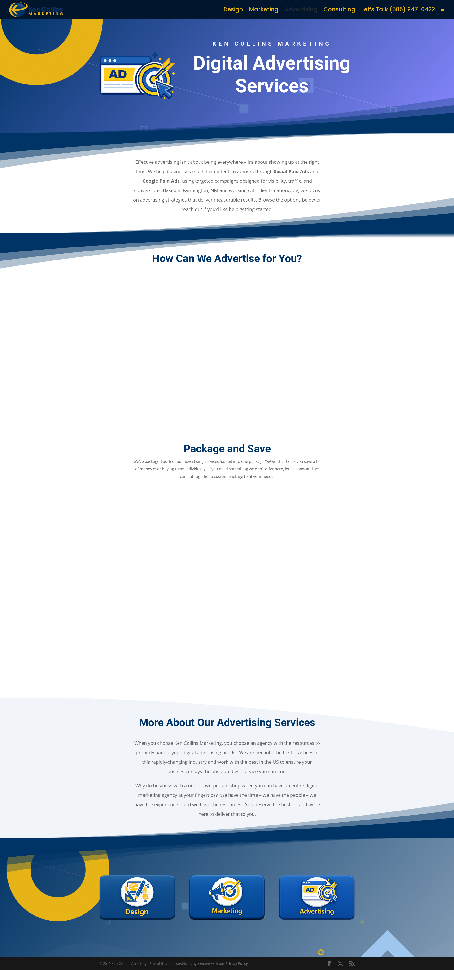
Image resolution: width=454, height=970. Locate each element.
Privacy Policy (236, 963)
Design (233, 10)
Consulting (339, 10)
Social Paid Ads (160, 406)
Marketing (264, 10)
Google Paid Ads (294, 406)
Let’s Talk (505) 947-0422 (398, 10)
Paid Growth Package (227, 619)
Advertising (301, 10)
